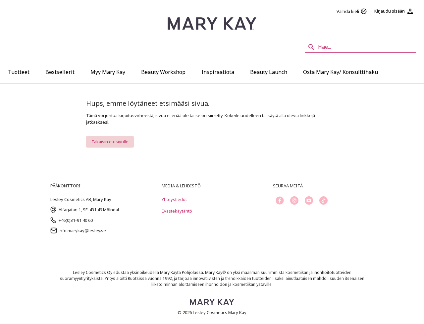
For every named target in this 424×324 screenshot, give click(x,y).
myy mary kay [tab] (107, 72)
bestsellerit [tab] (60, 72)
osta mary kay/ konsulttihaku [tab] (340, 72)
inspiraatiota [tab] (217, 72)
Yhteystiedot (174, 199)
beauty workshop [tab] (163, 72)
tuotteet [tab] (18, 72)
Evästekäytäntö (177, 211)
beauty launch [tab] (268, 72)
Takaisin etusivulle (110, 142)
